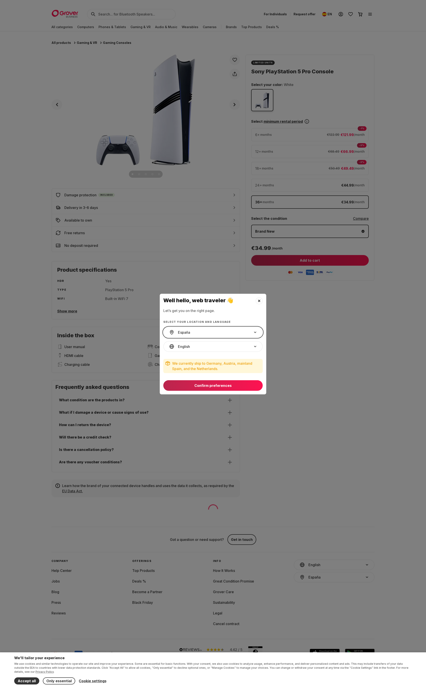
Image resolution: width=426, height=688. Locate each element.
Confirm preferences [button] (213, 385)
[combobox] (213, 332)
